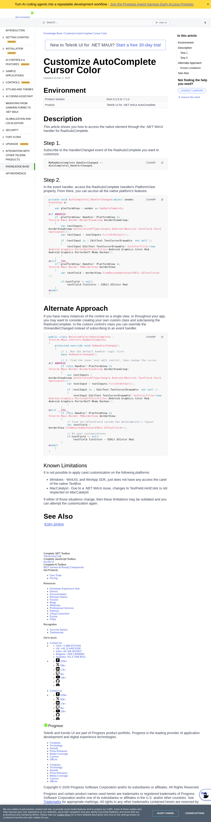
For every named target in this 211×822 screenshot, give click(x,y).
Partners (54, 611)
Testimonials (56, 632)
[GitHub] (58, 682)
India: (69, 651)
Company (55, 742)
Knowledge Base (17, 166)
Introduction (15, 30)
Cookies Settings (194, 813)
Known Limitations (65, 465)
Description (63, 119)
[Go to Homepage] (32, 17)
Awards (54, 748)
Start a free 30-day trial (138, 45)
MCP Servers (51, 567)
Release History (58, 597)
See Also (58, 516)
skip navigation (22, 17)
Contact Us (56, 643)
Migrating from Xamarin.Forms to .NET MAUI (18, 107)
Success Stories (59, 629)
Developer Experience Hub (65, 588)
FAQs (53, 619)
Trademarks (52, 802)
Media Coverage (59, 754)
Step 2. (52, 180)
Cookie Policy (63, 814)
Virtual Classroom (59, 613)
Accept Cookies (165, 813)
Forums (54, 599)
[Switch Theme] (205, 22)
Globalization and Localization (18, 121)
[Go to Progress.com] (54, 727)
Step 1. (52, 143)
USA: (68, 645)
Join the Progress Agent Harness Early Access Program (151, 4)
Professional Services (62, 608)
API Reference (16, 173)
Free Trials (55, 575)
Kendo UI (49, 561)
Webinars (55, 605)
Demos (54, 591)
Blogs (53, 602)
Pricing (53, 578)
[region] (105, 813)
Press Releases (58, 751)
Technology (56, 745)
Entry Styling (54, 524)
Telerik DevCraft (52, 556)
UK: (68, 648)
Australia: (70, 657)
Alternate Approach (76, 308)
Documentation (58, 594)
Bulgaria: (70, 654)
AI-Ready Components (71, 567)
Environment (65, 90)
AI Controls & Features (15, 62)
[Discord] (58, 685)
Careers (54, 756)
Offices (53, 759)
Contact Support (192, 90)
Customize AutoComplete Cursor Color (85, 33)
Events (53, 616)
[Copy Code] (162, 163)
